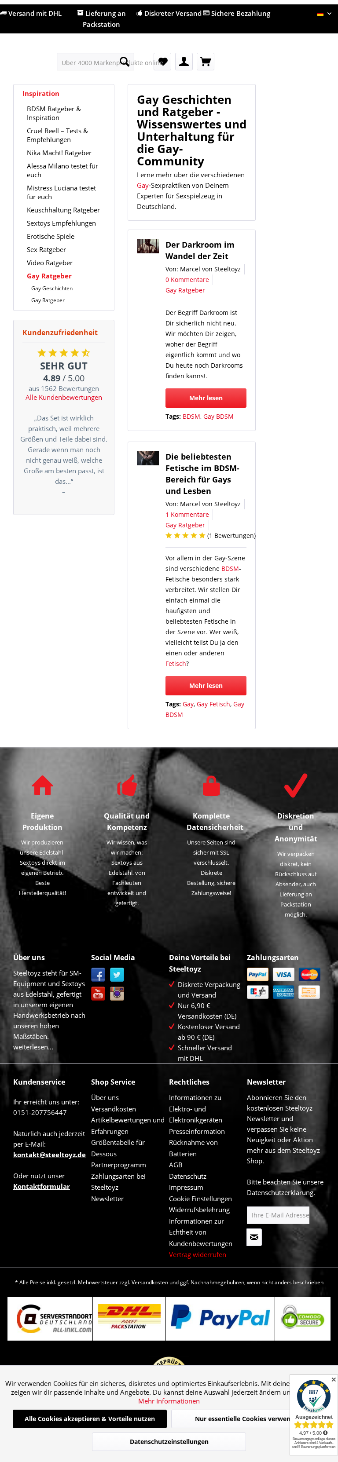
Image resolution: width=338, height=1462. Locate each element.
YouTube (98, 994)
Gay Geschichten (52, 288)
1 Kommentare (187, 514)
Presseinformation (197, 1131)
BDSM (191, 416)
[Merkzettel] (162, 61)
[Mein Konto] (184, 61)
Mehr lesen (206, 398)
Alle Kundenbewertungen (64, 397)
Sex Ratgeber (46, 249)
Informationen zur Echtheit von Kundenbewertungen (200, 1232)
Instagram (117, 994)
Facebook (98, 975)
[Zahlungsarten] (283, 983)
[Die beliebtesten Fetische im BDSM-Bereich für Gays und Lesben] (148, 458)
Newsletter (107, 1198)
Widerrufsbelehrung (199, 1209)
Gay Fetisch (213, 704)
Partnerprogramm (118, 1164)
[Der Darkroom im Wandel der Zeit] (148, 246)
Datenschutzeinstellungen (169, 1441)
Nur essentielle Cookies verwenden (248, 1418)
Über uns (105, 1097)
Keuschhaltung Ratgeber (63, 209)
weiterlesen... (33, 1046)
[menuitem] (95, 61)
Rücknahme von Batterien (193, 1148)
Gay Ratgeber (49, 275)
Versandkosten (113, 1108)
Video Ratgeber (50, 262)
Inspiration (40, 93)
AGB (176, 1164)
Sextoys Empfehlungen (61, 223)
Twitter (117, 975)
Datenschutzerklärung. (281, 1192)
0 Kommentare (187, 279)
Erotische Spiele (50, 236)
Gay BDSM (218, 416)
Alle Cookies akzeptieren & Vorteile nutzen (90, 1418)
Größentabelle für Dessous (118, 1148)
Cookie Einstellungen (200, 1198)
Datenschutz (187, 1176)
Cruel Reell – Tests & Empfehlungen (57, 135)
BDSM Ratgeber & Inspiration (54, 113)
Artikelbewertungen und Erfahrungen (128, 1125)
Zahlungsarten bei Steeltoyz (118, 1182)
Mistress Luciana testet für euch (61, 192)
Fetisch (175, 663)
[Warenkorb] (205, 61)
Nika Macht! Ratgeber (59, 152)
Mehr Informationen (169, 1400)
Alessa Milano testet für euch (62, 170)
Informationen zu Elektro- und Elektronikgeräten (195, 1108)
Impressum (186, 1187)
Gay (143, 185)
